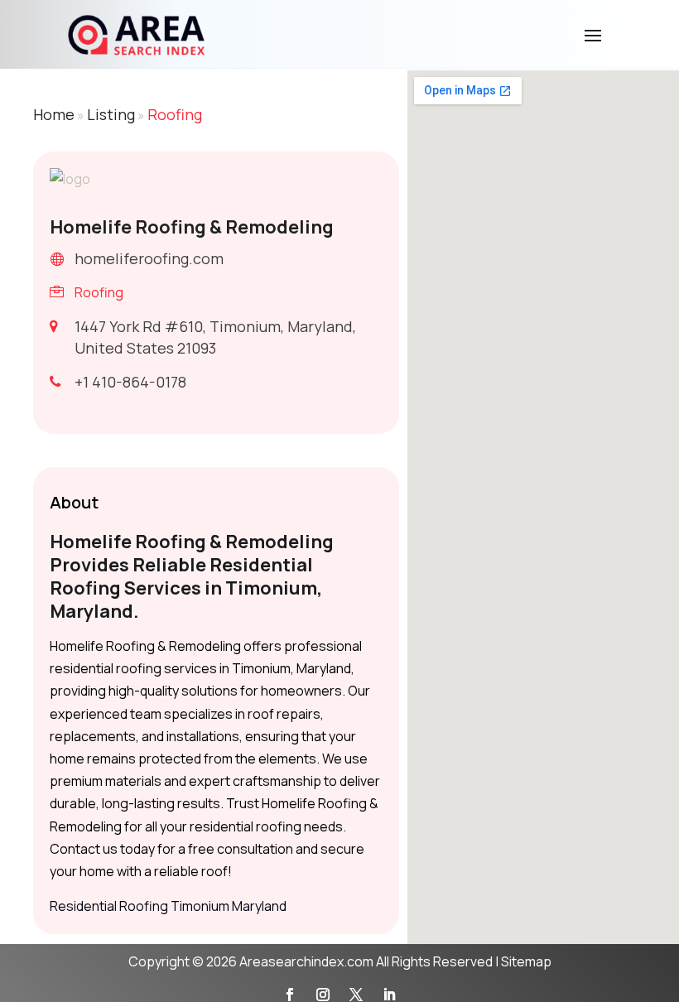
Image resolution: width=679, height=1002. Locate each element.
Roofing (174, 114)
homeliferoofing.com (149, 258)
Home (54, 114)
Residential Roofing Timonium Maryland (168, 906)
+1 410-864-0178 (130, 382)
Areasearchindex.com (306, 961)
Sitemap (526, 961)
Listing (111, 114)
